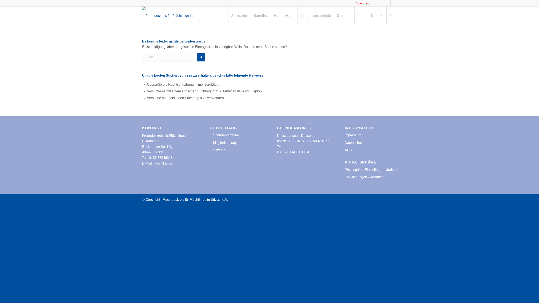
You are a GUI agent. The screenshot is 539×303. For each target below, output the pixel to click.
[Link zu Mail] (394, 3)
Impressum (353, 135)
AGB (348, 150)
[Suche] (391, 16)
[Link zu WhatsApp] (387, 3)
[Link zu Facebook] (375, 3)
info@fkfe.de (162, 163)
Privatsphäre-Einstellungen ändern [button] (371, 169)
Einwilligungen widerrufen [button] (364, 177)
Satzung (218, 150)
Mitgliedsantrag (224, 143)
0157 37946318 (161, 157)
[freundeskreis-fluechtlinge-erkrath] (170, 16)
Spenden (362, 3)
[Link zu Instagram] (381, 3)
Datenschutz (354, 143)
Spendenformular (225, 135)
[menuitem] (239, 16)
